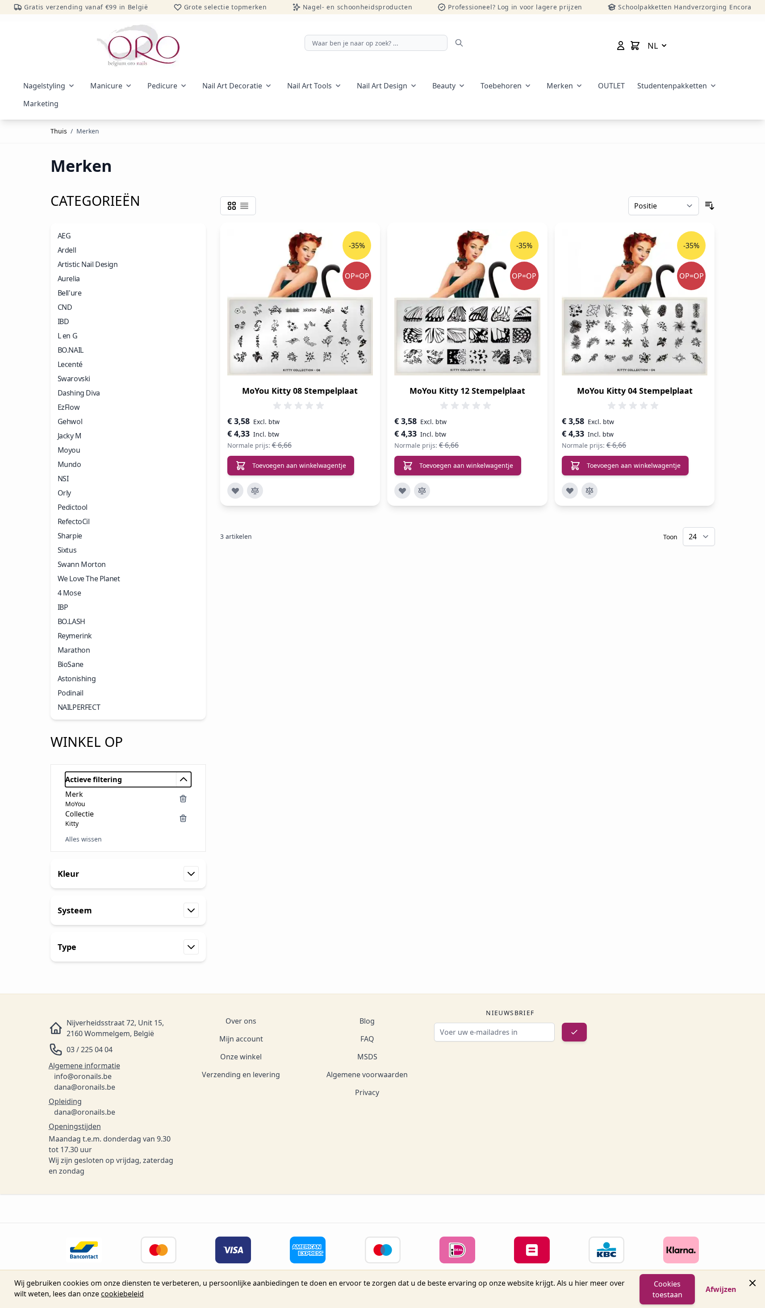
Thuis (58, 131)
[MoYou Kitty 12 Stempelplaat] (467, 302)
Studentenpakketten (672, 86)
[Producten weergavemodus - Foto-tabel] (231, 205)
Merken (560, 86)
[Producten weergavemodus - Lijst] (244, 205)
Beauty (444, 86)
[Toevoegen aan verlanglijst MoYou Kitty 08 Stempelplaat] (235, 491)
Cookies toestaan (667, 1289)
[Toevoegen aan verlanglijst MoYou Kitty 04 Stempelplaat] (570, 491)
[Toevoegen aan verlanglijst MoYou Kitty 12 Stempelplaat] (402, 491)
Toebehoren (501, 86)
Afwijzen (721, 1289)
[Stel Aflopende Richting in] (709, 205)
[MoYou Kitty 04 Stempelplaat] (635, 302)
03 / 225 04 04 (90, 1049)
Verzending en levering (241, 1074)
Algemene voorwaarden (367, 1074)
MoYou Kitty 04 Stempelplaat (635, 390)
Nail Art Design (382, 86)
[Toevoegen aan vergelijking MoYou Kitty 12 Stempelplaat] (422, 491)
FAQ (367, 1039)
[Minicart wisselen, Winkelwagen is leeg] (635, 45)
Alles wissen (83, 839)
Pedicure (162, 86)
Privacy (367, 1092)
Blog (367, 1021)
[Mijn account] (621, 45)
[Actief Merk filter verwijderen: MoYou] (183, 799)
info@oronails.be (83, 1076)
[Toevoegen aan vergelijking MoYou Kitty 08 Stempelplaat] (255, 491)
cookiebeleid (122, 1294)
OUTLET (611, 86)
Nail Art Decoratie (232, 86)
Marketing (41, 103)
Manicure (106, 86)
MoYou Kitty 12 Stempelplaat (467, 390)
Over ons (241, 1021)
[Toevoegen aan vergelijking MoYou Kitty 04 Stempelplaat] (589, 491)
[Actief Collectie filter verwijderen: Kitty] (183, 818)
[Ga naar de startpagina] (138, 45)
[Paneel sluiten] (752, 1283)
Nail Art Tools (309, 86)
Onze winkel (241, 1057)
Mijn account (241, 1039)
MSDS (367, 1057)
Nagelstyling (44, 86)
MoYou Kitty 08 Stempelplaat (300, 390)
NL (653, 45)
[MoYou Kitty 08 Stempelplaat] (300, 302)
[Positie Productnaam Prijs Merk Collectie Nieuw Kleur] (663, 205)
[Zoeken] (459, 43)
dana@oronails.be (84, 1087)
